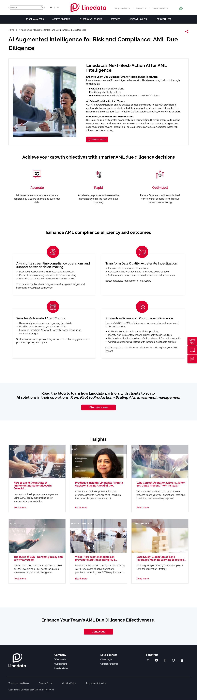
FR (58, 7)
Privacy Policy (45, 683)
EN (51, 7)
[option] (98, 303)
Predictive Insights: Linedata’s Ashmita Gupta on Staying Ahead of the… (99, 484)
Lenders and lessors (90, 19)
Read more (20, 507)
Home (11, 30)
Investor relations (160, 8)
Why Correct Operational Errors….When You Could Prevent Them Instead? (161, 484)
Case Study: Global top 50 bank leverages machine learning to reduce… (161, 558)
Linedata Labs (61, 668)
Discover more (98, 407)
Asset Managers (35, 19)
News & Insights (138, 19)
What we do (60, 659)
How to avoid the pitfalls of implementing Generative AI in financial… (33, 485)
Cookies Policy (69, 683)
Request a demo (99, 139)
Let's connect (163, 19)
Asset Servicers (61, 19)
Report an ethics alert (96, 683)
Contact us (98, 631)
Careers (139, 8)
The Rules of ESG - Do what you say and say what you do (38, 558)
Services (115, 19)
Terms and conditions (19, 683)
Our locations (60, 664)
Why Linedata (121, 8)
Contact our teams (109, 664)
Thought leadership (192, 359)
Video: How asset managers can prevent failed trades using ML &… (96, 558)
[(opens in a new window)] (148, 660)
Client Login (106, 659)
